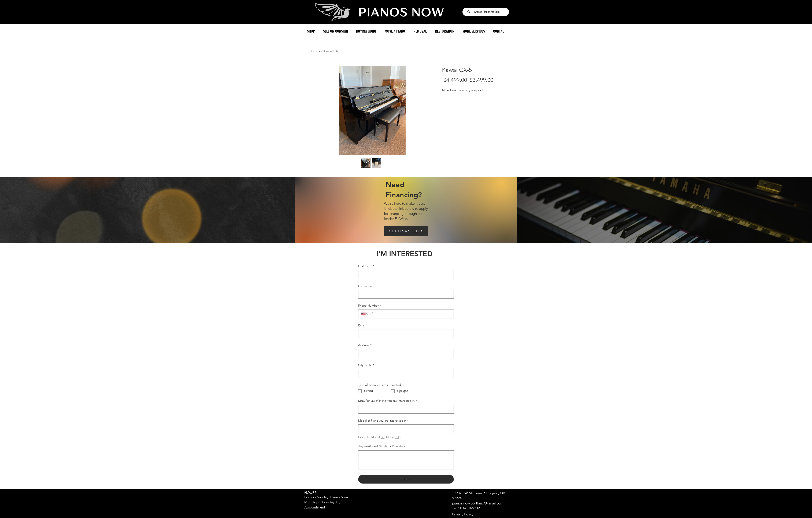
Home (315, 51)
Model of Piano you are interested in (383, 420)
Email (362, 325)
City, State (366, 365)
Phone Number (369, 305)
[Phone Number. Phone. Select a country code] (365, 314)
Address (365, 345)
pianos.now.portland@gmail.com (477, 503)
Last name (365, 286)
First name (366, 266)
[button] (311, 31)
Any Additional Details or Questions (382, 446)
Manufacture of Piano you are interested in (387, 401)
